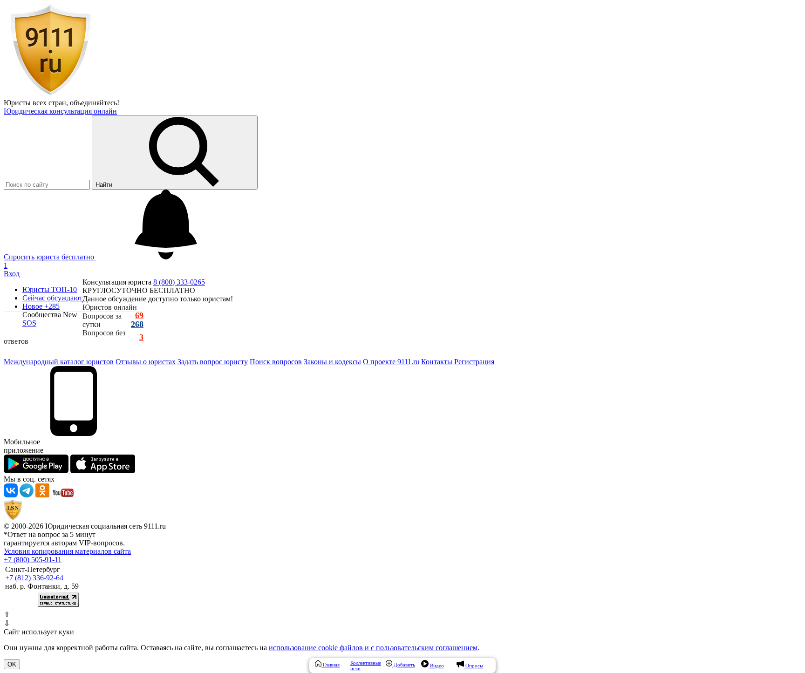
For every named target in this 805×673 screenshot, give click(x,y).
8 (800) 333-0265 (179, 282)
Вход (12, 274)
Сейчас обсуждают (52, 298)
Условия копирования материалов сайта (67, 551)
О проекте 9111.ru (391, 362)
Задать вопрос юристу (212, 362)
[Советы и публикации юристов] (50, 94)
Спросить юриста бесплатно (50, 257)
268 (137, 324)
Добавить (403, 664)
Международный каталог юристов (59, 362)
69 (139, 316)
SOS (29, 323)
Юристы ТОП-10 (49, 289)
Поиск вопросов (276, 362)
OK (11, 664)
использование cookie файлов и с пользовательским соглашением (373, 648)
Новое (41, 306)
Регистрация (474, 362)
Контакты (436, 362)
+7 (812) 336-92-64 (34, 578)
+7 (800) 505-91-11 (32, 560)
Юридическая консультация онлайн (60, 111)
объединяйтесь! (94, 103)
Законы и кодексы (332, 362)
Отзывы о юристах (146, 362)
